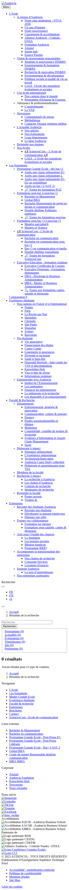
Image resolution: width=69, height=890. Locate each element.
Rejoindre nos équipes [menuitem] (30, 144)
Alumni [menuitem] (29, 48)
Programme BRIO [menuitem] (36, 548)
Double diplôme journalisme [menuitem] (42, 252)
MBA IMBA (17, 761)
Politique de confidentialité (25, 873)
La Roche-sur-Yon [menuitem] (36, 314)
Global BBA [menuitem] (32, 200)
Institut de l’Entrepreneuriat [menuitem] (41, 383)
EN (11, 595)
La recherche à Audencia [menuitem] (40, 479)
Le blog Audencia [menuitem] (35, 141)
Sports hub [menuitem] (31, 51)
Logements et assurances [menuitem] (39, 352)
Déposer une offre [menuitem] (35, 517)
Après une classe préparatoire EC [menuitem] (45, 172)
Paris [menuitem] (27, 310)
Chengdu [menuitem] (30, 321)
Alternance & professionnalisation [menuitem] (37, 103)
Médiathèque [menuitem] (32, 120)
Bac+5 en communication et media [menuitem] (46, 248)
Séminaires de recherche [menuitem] (39, 489)
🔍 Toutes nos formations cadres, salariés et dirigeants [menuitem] (45, 292)
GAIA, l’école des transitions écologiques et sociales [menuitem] (42, 87)
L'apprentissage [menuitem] (34, 106)
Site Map (14, 880)
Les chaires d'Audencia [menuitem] (39, 482)
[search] (3, 586)
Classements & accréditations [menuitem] (42, 34)
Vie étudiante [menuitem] (25, 338)
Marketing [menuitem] (31, 427)
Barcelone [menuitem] (31, 334)
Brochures (15, 710)
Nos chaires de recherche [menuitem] (40, 558)
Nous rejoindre (18, 788)
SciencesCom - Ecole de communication (33, 717)
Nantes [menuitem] (29, 307)
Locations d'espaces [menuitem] (36, 565)
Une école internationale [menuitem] (31, 92)
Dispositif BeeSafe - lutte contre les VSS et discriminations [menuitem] (46, 364)
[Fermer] (3, 606)
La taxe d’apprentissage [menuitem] (39, 572)
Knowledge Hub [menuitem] (35, 369)
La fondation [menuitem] (32, 537)
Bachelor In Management (24, 730)
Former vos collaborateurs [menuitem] (32, 520)
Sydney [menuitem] (29, 331)
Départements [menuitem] (25, 403)
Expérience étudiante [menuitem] (21, 300)
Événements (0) (14, 638)
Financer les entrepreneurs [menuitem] (40, 390)
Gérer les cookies (12, 886)
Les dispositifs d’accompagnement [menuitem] (45, 396)
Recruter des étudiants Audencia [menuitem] (36, 506)
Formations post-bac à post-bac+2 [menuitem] (37, 193)
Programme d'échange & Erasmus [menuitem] (45, 99)
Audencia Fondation (21, 777)
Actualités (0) (13, 634)
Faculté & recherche (21, 703)
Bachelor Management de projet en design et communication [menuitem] (46, 205)
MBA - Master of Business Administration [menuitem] (41, 284)
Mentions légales (19, 876)
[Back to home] (9, 3)
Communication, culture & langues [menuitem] (46, 414)
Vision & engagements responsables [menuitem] (38, 58)
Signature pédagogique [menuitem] (38, 451)
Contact (14, 714)
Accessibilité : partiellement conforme (32, 869)
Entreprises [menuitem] (16, 503)
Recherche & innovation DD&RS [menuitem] (45, 72)
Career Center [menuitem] (33, 348)
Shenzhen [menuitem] (30, 317)
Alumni (13, 774)
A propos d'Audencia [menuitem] (30, 17)
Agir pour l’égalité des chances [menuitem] (35, 534)
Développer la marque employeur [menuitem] (45, 513)
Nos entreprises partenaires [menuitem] (33, 575)
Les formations (18, 693)
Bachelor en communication (26, 733)
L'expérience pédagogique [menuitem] (40, 455)
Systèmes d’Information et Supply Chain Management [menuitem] (45, 439)
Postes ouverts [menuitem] (33, 496)
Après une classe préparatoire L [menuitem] (44, 175)
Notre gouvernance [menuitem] (36, 30)
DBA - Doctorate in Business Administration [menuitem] (42, 278)
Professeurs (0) (14, 648)
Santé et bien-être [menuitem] (35, 359)
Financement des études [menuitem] (39, 345)
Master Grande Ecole (22, 696)
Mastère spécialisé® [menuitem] (37, 224)
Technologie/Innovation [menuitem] (39, 458)
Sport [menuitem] (28, 445)
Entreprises (16, 707)
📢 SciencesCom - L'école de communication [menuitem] (35, 233)
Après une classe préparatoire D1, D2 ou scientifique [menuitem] (45, 181)
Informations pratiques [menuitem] (38, 376)
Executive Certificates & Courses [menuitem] (45, 265)
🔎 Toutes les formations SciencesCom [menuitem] (40, 257)
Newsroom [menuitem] (23, 113)
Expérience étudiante (21, 700)
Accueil (14, 612)
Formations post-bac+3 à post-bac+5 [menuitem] (39, 220)
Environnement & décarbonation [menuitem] (44, 75)
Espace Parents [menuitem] (34, 55)
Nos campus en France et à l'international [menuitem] (42, 304)
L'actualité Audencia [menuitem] (29, 127)
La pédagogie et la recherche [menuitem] (42, 393)
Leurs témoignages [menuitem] (36, 137)
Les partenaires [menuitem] (34, 386)
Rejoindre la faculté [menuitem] (28, 493)
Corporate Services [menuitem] (36, 561)
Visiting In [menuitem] (31, 500)
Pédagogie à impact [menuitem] (28, 448)
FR (11, 592)
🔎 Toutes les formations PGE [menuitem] (43, 189)
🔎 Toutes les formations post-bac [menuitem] (45, 217)
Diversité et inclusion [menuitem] (37, 355)
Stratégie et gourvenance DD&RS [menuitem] (45, 61)
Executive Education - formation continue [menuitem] (42, 262)
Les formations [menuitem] (18, 165)
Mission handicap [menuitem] (35, 544)
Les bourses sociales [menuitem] (37, 541)
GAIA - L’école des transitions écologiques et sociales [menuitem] (43, 160)
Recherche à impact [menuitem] (29, 475)
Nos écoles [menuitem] (23, 147)
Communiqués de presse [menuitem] (39, 116)
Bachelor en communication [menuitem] (41, 238)
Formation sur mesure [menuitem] (38, 524)
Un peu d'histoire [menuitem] (35, 27)
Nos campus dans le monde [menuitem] (41, 96)
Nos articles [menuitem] (32, 130)
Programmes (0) (14, 631)
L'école (13, 689)
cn (10, 599)
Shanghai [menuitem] (30, 328)
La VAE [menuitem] (30, 110)
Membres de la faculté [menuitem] (30, 472)
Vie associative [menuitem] (34, 341)
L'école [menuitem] (13, 13)
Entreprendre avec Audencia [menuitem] (34, 379)
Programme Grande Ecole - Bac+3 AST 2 (34, 747)
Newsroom (16, 784)
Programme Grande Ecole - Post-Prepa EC (35, 737)
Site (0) (9, 645)
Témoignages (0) (15, 641)
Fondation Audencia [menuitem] (37, 44)
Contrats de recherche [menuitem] (38, 486)
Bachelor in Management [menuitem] (40, 196)
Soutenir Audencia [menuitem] (28, 568)
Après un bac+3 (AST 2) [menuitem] (40, 186)
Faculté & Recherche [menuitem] (22, 400)
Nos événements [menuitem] (34, 134)
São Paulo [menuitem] (31, 324)
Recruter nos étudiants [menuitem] (38, 510)
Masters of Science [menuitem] (36, 227)
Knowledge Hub (19, 781)
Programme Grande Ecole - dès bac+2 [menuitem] (40, 168)
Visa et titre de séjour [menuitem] (37, 372)
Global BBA (17, 751)
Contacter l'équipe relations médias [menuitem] (46, 123)
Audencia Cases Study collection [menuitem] (44, 462)
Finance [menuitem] (29, 417)
